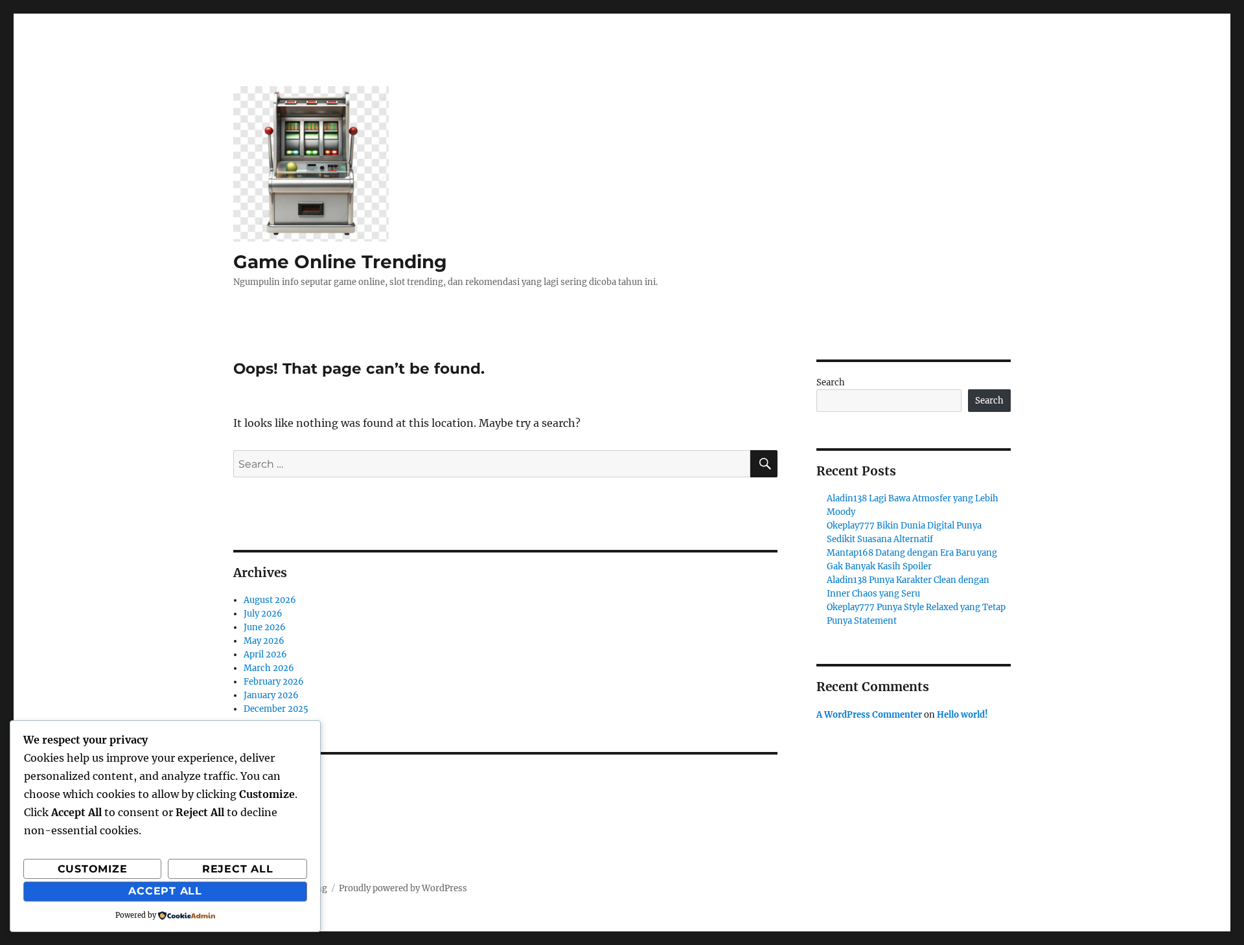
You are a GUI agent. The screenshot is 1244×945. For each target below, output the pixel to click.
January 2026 (271, 695)
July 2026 (263, 613)
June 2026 (265, 627)
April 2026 (265, 654)
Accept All (165, 891)
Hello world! (962, 714)
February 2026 (274, 681)
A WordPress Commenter (869, 714)
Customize (93, 869)
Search (830, 382)
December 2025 (276, 708)
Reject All (237, 869)
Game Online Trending (340, 262)
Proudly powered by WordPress (403, 888)
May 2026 (264, 640)
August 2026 (270, 600)
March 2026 (269, 668)
